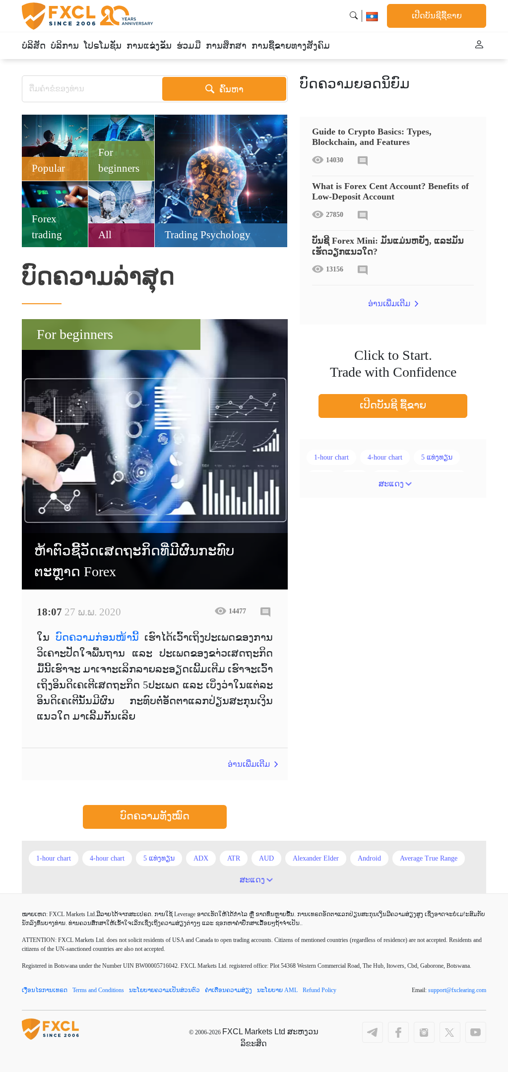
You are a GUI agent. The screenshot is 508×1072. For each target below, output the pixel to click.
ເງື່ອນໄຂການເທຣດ (44, 990)
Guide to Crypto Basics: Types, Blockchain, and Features (372, 137)
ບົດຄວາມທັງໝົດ (155, 816)
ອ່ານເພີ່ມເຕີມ (250, 764)
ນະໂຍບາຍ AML (277, 990)
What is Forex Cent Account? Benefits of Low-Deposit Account (390, 191)
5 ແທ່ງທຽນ (436, 457)
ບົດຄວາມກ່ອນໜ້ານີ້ (97, 637)
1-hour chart (331, 457)
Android (369, 858)
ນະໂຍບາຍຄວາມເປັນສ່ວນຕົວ (164, 990)
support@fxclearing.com (457, 990)
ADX (200, 858)
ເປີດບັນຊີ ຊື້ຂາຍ (393, 405)
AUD (266, 858)
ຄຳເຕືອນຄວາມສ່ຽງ (228, 990)
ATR (233, 858)
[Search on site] (354, 15)
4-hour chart (385, 457)
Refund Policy (319, 990)
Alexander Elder (316, 858)
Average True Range (428, 858)
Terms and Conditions (98, 990)
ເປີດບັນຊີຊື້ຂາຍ (437, 15)
